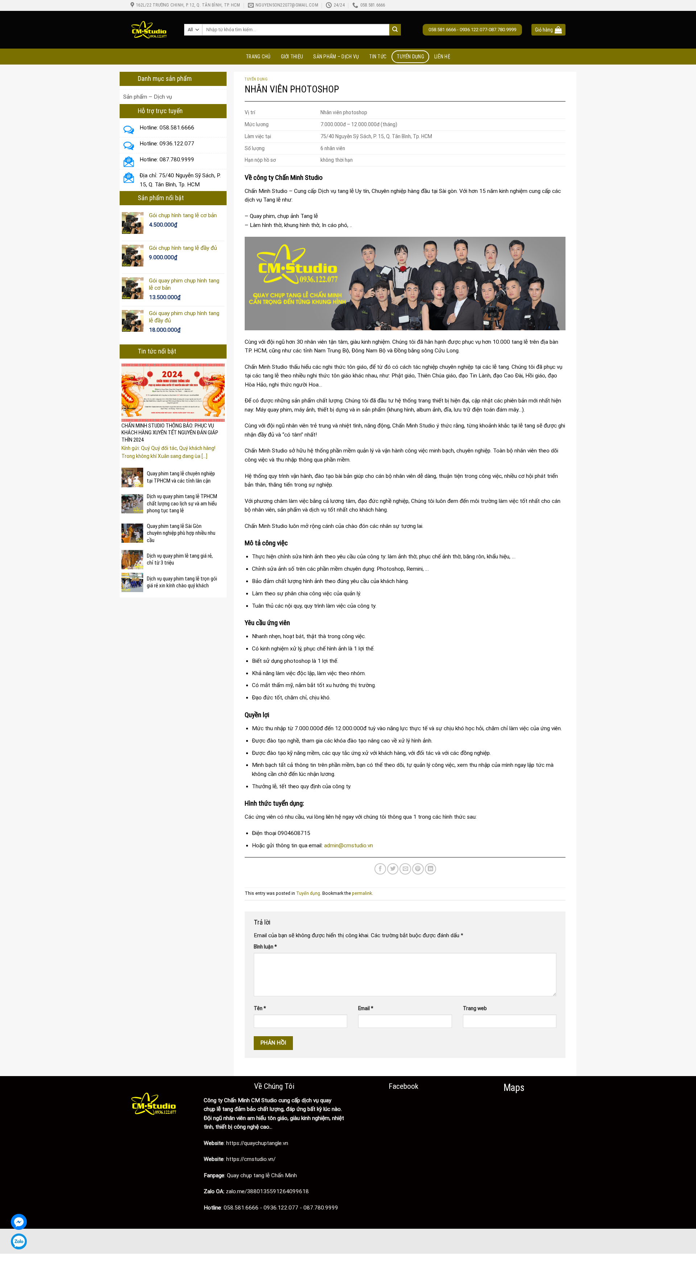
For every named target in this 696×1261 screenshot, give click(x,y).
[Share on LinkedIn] (430, 869)
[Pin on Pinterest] (418, 869)
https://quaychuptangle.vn (258, 1143)
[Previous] (125, 406)
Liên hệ (442, 56)
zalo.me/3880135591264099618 (267, 1191)
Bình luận (265, 947)
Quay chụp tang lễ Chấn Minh (262, 1175)
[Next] (220, 406)
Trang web (475, 1008)
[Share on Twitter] (393, 869)
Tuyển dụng (410, 56)
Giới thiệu (292, 56)
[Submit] (395, 30)
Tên (260, 1008)
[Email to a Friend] (405, 869)
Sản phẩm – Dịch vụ (336, 56)
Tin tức (377, 56)
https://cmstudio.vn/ (251, 1159)
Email (365, 1008)
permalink (362, 893)
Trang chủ (258, 56)
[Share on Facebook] (380, 869)
